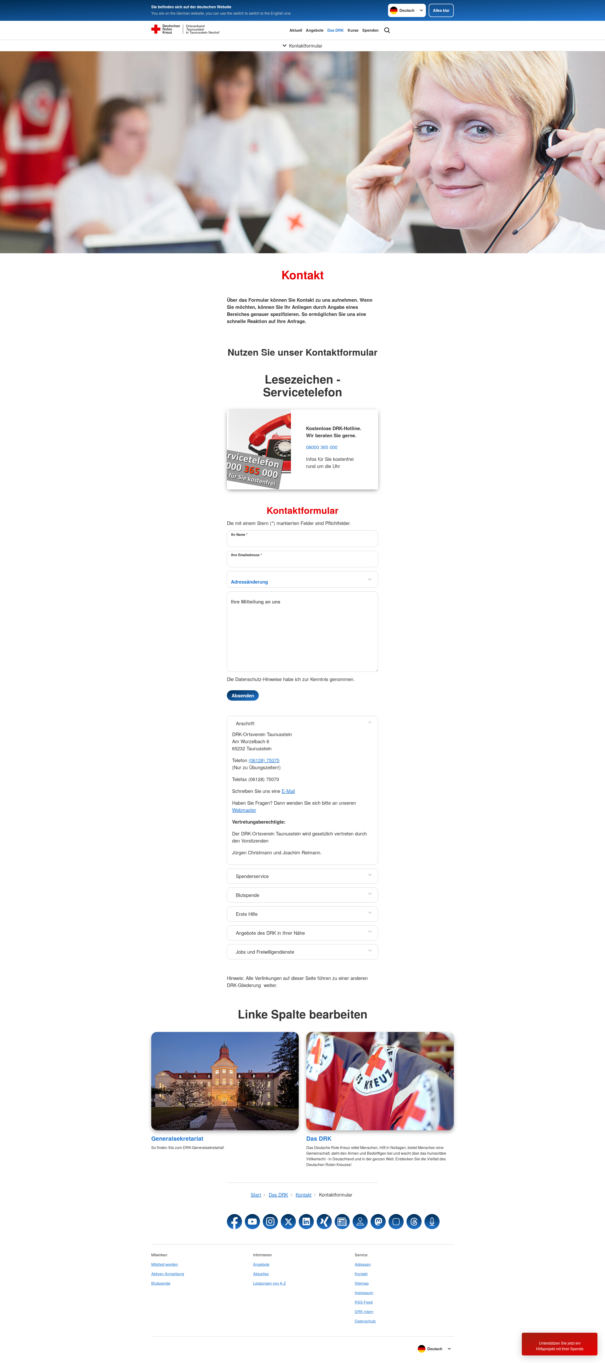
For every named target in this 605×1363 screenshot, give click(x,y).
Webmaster (244, 809)
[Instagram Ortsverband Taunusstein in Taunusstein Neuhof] (270, 1221)
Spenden (370, 30)
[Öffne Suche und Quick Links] (387, 30)
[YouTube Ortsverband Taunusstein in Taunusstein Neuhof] (252, 1221)
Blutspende (247, 894)
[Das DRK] (380, 1081)
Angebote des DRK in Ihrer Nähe (270, 932)
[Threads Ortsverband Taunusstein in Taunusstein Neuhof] (414, 1221)
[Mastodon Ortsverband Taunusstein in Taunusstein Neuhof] (378, 1221)
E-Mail (288, 790)
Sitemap (362, 1283)
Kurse (353, 30)
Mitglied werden (164, 1264)
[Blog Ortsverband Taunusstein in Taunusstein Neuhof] (342, 1221)
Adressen (363, 1264)
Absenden (243, 695)
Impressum (364, 1292)
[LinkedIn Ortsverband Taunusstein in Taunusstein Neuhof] (306, 1221)
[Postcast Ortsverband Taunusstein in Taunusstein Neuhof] (432, 1221)
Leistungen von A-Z (269, 1283)
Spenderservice (252, 876)
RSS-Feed (364, 1302)
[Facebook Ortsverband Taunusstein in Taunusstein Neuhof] (234, 1221)
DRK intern (364, 1311)
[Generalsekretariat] (225, 1081)
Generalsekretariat (177, 1138)
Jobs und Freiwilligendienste (265, 951)
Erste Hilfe (247, 913)
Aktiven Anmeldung (167, 1273)
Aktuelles (261, 1273)
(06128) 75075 (264, 760)
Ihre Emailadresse (246, 554)
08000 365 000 (321, 447)
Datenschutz (365, 1321)
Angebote (315, 30)
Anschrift (245, 723)
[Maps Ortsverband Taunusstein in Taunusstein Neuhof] (360, 1221)
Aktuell (296, 30)
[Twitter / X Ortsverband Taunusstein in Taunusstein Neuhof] (288, 1221)
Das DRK (335, 30)
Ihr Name (239, 534)
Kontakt (361, 1273)
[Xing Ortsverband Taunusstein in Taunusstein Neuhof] (324, 1221)
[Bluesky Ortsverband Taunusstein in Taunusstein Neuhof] (396, 1221)
